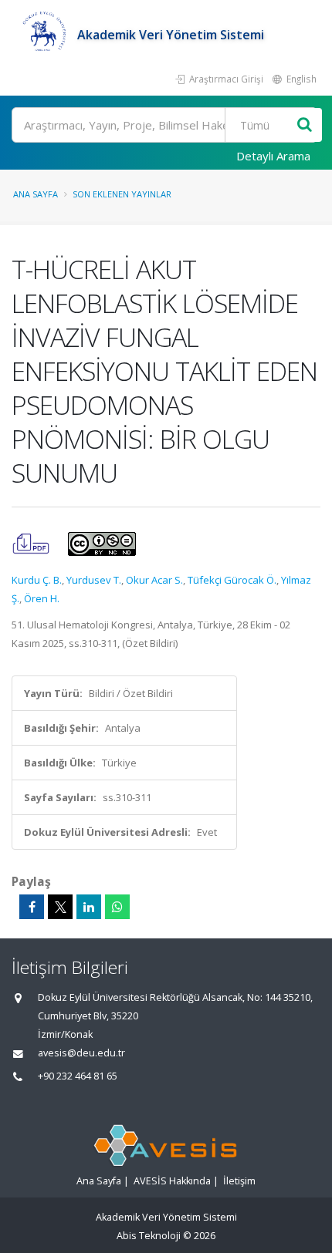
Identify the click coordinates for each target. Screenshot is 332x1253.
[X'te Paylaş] (60, 906)
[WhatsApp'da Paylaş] (117, 906)
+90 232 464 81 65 (77, 1076)
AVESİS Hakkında (172, 1180)
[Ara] (304, 125)
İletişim (239, 1180)
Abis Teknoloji (149, 1235)
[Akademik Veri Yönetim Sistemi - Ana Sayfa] (44, 34)
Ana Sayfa (35, 194)
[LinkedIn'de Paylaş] (88, 906)
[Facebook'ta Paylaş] (31, 906)
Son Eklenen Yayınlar (122, 194)
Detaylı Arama (273, 155)
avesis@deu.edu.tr (81, 1052)
